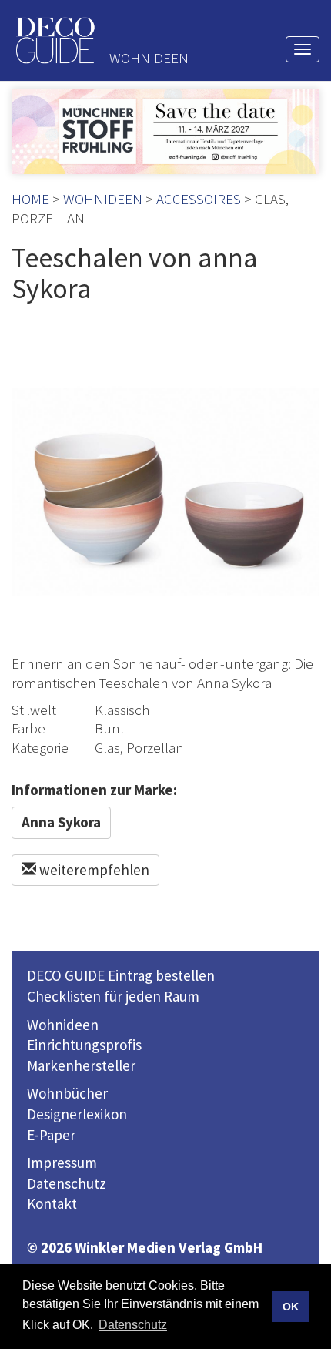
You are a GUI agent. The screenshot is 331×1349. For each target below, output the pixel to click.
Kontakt (52, 1203)
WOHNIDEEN (102, 199)
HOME (30, 199)
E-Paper (51, 1135)
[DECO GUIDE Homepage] (54, 40)
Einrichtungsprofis (84, 1044)
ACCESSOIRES (198, 199)
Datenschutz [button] (133, 1324)
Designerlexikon (77, 1114)
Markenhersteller (81, 1065)
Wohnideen (63, 1024)
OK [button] (291, 1306)
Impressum (62, 1162)
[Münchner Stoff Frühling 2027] (165, 131)
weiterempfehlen (92, 870)
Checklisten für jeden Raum (113, 996)
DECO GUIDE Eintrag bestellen (121, 975)
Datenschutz (66, 1183)
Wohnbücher (67, 1093)
